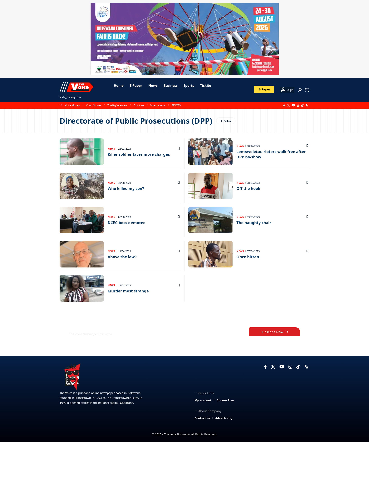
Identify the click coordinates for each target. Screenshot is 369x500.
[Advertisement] (184, 471)
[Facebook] (284, 105)
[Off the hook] (210, 186)
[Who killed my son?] (82, 186)
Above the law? (122, 256)
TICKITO (176, 105)
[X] (288, 105)
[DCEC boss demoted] (82, 220)
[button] (300, 89)
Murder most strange (128, 291)
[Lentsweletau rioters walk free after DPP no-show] (210, 151)
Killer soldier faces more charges (139, 154)
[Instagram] (298, 105)
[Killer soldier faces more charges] (82, 151)
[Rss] (307, 105)
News (111, 148)
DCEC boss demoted (127, 222)
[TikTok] (302, 105)
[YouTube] (293, 105)
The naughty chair (253, 222)
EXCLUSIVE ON (97, 324)
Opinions (139, 105)
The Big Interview (117, 105)
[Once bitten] (210, 254)
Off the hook (248, 188)
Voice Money (72, 105)
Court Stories (93, 105)
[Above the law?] (82, 254)
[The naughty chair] (210, 220)
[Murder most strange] (82, 288)
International (157, 105)
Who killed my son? (126, 188)
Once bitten (247, 256)
